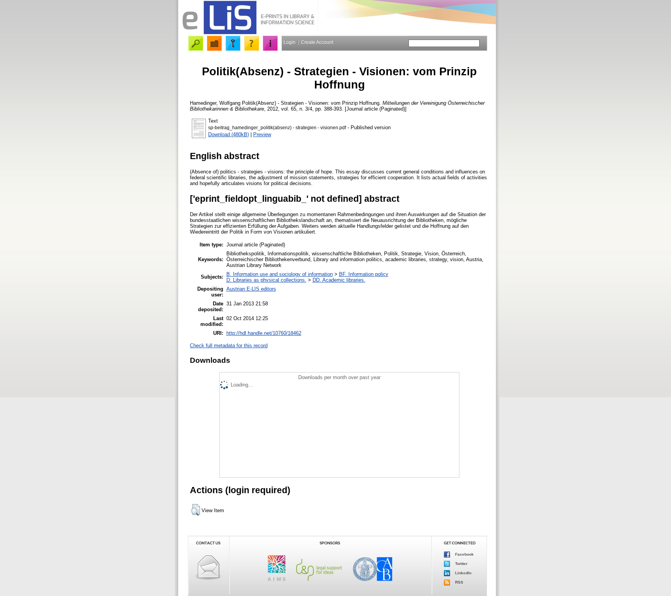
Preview (262, 134)
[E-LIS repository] (248, 33)
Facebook (464, 554)
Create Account (317, 42)
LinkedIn (462, 573)
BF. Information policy (363, 274)
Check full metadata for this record (229, 345)
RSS (458, 582)
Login (289, 42)
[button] (195, 510)
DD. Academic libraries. (339, 280)
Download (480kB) (228, 134)
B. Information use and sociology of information (279, 274)
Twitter (461, 563)
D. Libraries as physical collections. (266, 280)
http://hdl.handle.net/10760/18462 (263, 333)
